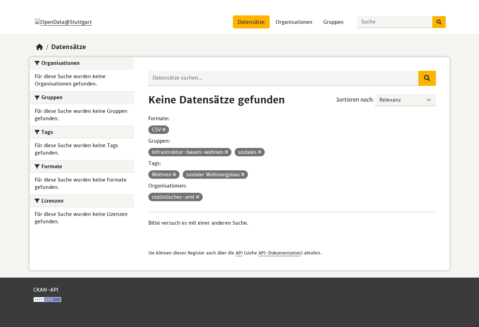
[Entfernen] (164, 130)
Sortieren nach (354, 99)
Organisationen (294, 22)
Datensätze (251, 22)
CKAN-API (45, 290)
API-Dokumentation (279, 253)
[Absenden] (439, 22)
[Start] (39, 47)
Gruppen (333, 22)
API (239, 253)
